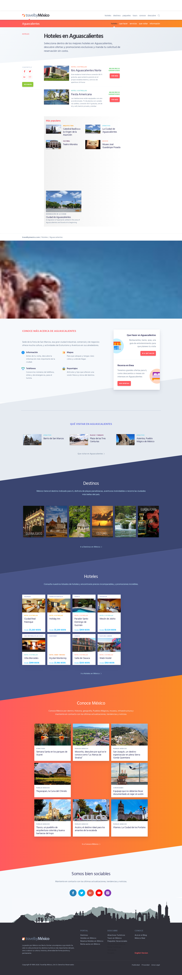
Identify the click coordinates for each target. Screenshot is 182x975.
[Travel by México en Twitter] (81, 892)
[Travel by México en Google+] (90, 892)
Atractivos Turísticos (116, 935)
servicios (133, 23)
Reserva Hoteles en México (91, 940)
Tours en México (114, 937)
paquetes (127, 15)
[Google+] (24, 77)
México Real (140, 937)
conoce (142, 15)
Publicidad (136, 964)
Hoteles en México (88, 937)
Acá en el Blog (141, 935)
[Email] (30, 77)
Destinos (84, 935)
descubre (152, 15)
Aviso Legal (155, 964)
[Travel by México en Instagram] (107, 892)
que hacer (123, 23)
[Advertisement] (83, 170)
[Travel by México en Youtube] (99, 892)
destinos (117, 15)
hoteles (108, 15)
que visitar (143, 23)
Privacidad (145, 964)
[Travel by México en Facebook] (73, 892)
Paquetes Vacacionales (117, 940)
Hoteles (25, 34)
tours (135, 15)
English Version (141, 952)
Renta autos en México (90, 943)
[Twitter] (30, 71)
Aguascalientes (30, 23)
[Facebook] (24, 71)
